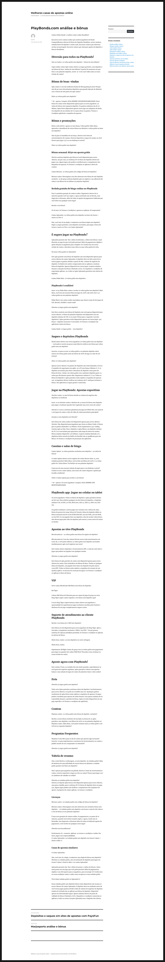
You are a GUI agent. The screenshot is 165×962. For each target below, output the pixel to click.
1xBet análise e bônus (115, 50)
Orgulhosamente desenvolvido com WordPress (63, 954)
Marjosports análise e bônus (117, 51)
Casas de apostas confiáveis (117, 60)
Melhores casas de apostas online (52, 12)
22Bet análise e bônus (116, 48)
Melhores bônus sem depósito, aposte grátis (122, 66)
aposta (33, 39)
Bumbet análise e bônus (116, 44)
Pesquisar (111, 29)
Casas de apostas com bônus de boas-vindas (122, 62)
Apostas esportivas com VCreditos (119, 59)
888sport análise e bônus (116, 46)
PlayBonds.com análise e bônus (118, 53)
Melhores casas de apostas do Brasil (119, 64)
